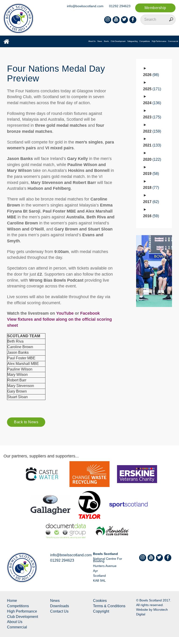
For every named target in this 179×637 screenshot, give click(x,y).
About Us (92, 41)
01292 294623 (120, 6)
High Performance (159, 41)
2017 (150, 202)
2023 (151, 117)
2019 (150, 174)
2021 (151, 145)
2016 (150, 216)
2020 (151, 159)
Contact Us (59, 611)
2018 (150, 188)
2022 (151, 131)
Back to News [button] (26, 422)
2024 (151, 103)
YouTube (65, 313)
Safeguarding (132, 41)
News (99, 41)
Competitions (144, 41)
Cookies (100, 601)
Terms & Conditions (109, 606)
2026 (150, 75)
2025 (151, 89)
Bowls (106, 41)
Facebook (90, 313)
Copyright (101, 611)
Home (12, 601)
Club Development (118, 41)
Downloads (59, 606)
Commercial (173, 41)
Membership (155, 8)
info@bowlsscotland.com (85, 6)
